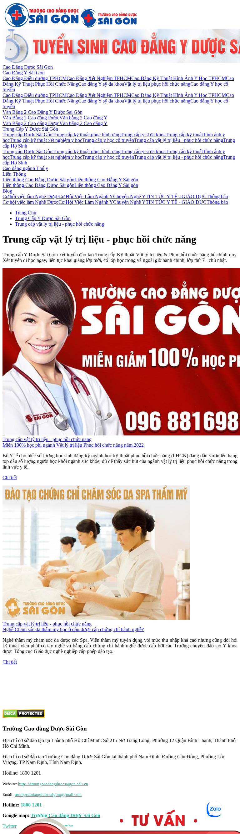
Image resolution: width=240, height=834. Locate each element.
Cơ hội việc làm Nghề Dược (30, 196)
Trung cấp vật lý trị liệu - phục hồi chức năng (178, 140)
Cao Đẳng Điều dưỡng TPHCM (34, 78)
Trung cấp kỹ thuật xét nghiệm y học (46, 140)
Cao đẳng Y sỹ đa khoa (101, 84)
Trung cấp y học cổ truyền (108, 140)
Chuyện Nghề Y (129, 196)
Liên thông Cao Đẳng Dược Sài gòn (38, 179)
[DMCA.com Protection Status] (23, 716)
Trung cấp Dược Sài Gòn (27, 134)
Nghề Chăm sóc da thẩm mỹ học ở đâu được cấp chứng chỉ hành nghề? (73, 629)
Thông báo (217, 196)
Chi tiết (9, 477)
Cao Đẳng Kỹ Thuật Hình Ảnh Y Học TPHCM (178, 78)
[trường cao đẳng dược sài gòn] (41, 25)
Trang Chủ (25, 212)
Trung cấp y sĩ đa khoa (143, 134)
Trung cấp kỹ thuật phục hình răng (86, 134)
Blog (7, 190)
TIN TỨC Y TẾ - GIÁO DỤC (176, 196)
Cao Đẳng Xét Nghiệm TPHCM (99, 78)
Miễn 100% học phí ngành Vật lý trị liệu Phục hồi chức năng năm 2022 (73, 445)
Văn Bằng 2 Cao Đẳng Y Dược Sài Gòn (42, 112)
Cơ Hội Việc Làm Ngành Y (85, 196)
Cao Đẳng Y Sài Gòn (23, 72)
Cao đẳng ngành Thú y (25, 168)
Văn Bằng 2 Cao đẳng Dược (30, 117)
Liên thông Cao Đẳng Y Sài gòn (106, 179)
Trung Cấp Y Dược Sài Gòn (30, 129)
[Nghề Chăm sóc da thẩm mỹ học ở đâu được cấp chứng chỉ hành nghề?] (96, 618)
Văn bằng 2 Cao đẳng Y (83, 117)
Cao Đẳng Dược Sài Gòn (27, 67)
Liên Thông (14, 174)
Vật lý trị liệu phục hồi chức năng (157, 84)
